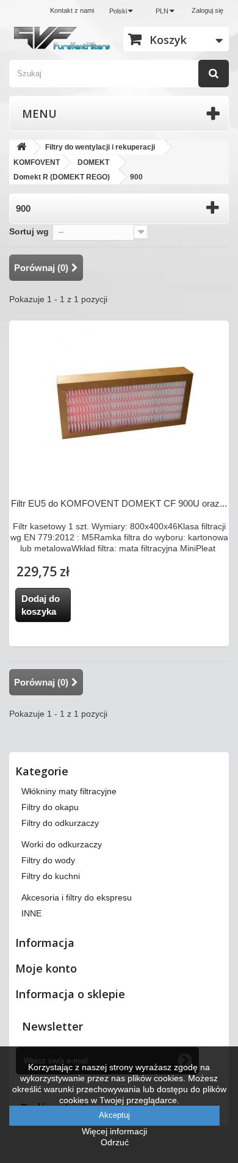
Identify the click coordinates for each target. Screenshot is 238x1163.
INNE (31, 913)
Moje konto (46, 968)
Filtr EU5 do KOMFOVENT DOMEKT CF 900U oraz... (119, 503)
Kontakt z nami (72, 10)
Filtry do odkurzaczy (60, 823)
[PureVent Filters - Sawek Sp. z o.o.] (62, 38)
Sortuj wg (29, 231)
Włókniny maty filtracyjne (69, 791)
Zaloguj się (207, 10)
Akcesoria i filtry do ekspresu (76, 897)
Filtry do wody (48, 860)
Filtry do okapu (50, 807)
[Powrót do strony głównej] (21, 147)
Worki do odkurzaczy (61, 844)
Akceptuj (114, 1115)
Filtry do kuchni (50, 876)
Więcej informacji (114, 1131)
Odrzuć (115, 1142)
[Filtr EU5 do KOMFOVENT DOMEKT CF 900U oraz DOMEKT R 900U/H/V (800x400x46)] (119, 402)
